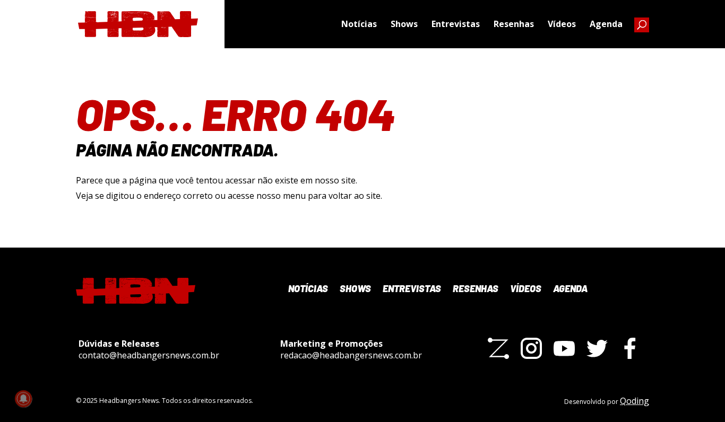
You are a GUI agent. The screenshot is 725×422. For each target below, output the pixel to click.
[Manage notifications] (23, 398)
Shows (404, 24)
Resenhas (514, 24)
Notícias (359, 24)
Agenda (606, 24)
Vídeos (562, 24)
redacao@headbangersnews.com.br (351, 355)
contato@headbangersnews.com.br (149, 355)
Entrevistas (455, 24)
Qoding (634, 401)
